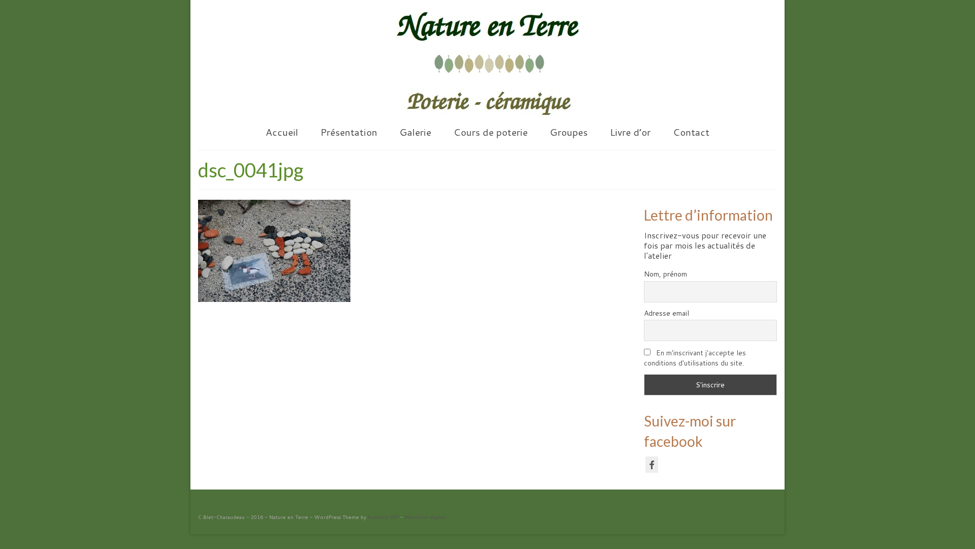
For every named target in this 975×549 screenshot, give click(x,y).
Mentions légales (425, 517)
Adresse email (666, 313)
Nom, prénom (665, 274)
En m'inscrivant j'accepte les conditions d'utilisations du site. (695, 358)
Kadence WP (383, 517)
